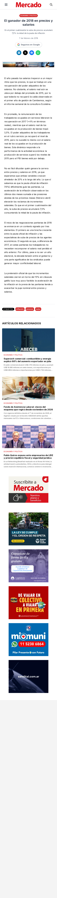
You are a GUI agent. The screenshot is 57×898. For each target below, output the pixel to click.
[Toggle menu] (6, 5)
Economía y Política (28, 15)
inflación (20, 309)
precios (30, 309)
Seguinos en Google (30, 44)
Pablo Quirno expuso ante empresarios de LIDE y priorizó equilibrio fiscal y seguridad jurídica (28, 456)
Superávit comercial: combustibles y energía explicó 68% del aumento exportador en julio (27, 360)
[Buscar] (51, 4)
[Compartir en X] (25, 52)
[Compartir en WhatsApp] (38, 52)
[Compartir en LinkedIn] (19, 52)
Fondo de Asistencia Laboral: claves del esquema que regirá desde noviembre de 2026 (28, 408)
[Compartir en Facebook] (31, 52)
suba (38, 309)
